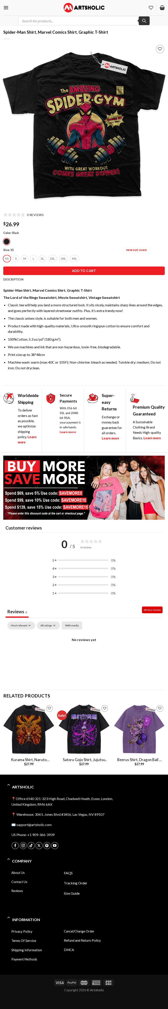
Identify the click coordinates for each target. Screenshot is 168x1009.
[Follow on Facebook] (15, 845)
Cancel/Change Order (79, 931)
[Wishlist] (151, 7)
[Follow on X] (39, 845)
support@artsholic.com (34, 824)
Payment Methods (24, 959)
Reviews (17, 891)
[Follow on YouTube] (54, 845)
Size (6, 250)
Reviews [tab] (17, 611)
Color (7, 233)
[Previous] (3, 738)
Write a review (152, 610)
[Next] (164, 738)
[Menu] (6, 7)
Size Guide (72, 893)
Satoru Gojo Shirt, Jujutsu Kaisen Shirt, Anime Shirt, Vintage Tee (84, 759)
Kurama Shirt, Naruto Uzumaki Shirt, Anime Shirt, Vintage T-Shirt (29, 759)
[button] (84, 560)
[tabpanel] (84, 654)
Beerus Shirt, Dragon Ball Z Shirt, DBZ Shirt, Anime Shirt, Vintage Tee (139, 759)
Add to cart (84, 271)
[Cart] (162, 7)
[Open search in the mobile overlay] (84, 20)
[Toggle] (8, 785)
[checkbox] (72, 625)
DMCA (69, 950)
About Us (18, 872)
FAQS (68, 873)
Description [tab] (13, 279)
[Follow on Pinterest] (47, 845)
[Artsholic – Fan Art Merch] (84, 7)
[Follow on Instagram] (23, 845)
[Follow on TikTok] (31, 845)
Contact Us (19, 882)
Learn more (68, 432)
